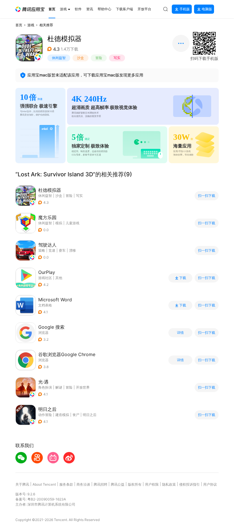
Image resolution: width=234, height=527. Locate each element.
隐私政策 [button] (169, 484)
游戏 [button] (30, 25)
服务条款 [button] (66, 484)
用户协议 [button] (210, 484)
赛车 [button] (62, 250)
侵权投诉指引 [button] (189, 484)
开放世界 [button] (83, 387)
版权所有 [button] (135, 484)
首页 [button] (18, 25)
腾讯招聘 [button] (100, 484)
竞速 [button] (52, 250)
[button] (30, 9)
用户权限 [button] (152, 484)
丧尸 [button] (75, 415)
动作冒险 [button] (45, 415)
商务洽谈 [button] (83, 484)
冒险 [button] (98, 58)
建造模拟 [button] (62, 415)
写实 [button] (117, 58)
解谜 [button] (58, 387)
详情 (180, 333)
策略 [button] (41, 250)
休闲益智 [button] (59, 58)
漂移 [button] (72, 250)
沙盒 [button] (80, 58)
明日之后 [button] (89, 415)
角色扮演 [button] (45, 387)
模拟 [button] (58, 223)
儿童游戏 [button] (72, 223)
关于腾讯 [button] (22, 484)
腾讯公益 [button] (117, 484)
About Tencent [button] (44, 484)
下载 (182, 278)
